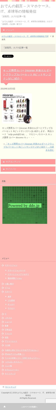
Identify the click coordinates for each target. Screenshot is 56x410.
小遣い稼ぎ (9, 284)
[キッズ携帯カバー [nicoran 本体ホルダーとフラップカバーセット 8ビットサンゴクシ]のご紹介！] (17, 122)
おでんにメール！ (12, 370)
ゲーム (7, 288)
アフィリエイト (11, 341)
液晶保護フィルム (15, 278)
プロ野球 (11, 300)
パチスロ (8, 318)
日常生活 (8, 330)
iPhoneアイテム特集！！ (15, 354)
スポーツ (8, 292)
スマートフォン (11, 265)
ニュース (8, 322)
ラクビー (11, 308)
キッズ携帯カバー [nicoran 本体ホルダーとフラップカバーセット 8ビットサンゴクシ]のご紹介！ (27, 74)
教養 (6, 326)
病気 (6, 337)
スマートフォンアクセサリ (18, 274)
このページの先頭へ (29, 407)
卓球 (9, 297)
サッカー (11, 304)
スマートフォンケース (17, 270)
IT (5, 314)
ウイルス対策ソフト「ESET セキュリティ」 (22, 358)
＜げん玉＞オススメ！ (14, 362)
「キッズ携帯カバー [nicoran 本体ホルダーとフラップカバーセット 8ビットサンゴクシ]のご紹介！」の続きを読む (28, 147)
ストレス (8, 333)
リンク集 (8, 366)
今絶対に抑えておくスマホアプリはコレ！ (22, 350)
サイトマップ (10, 374)
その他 (7, 345)
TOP (25, 36)
